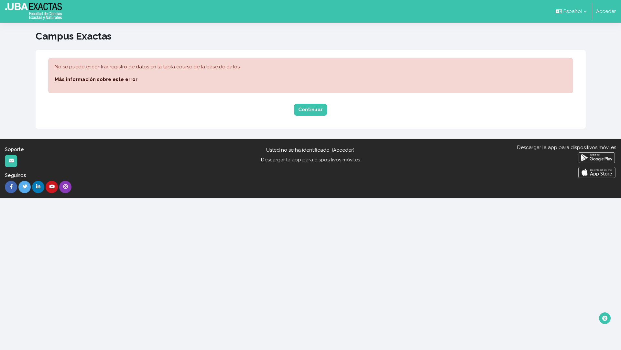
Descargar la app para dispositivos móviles (310, 160)
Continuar (310, 109)
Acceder (606, 11)
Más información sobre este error (96, 79)
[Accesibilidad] (605, 318)
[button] (571, 11)
